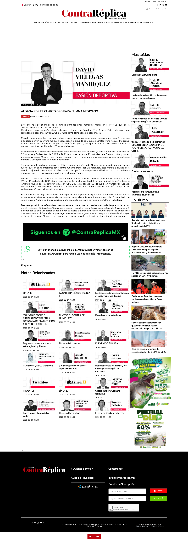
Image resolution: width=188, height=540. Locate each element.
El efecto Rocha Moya (69, 413)
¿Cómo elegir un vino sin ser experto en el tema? (72, 367)
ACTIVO (65, 22)
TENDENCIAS (146, 22)
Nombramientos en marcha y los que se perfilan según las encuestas (111, 368)
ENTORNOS (97, 22)
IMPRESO (119, 22)
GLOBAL (75, 22)
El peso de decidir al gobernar (109, 413)
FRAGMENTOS (132, 22)
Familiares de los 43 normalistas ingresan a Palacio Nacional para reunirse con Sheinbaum (79, 4)
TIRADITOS (29, 390)
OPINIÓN (108, 22)
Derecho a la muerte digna (108, 315)
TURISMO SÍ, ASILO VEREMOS (38, 365)
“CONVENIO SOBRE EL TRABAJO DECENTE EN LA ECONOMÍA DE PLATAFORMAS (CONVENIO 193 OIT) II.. (39, 320)
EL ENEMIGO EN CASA (106, 343)
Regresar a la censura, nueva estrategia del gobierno (37, 345)
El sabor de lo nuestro (69, 343)
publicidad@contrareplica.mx (150, 526)
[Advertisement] (75, 43)
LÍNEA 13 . (28, 293)
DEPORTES (85, 22)
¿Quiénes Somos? (154, 9)
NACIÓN (45, 22)
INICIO (37, 22)
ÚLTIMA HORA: (30, 5)
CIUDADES (55, 22)
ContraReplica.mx (94, 526)
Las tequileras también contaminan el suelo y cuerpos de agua (112, 294)
